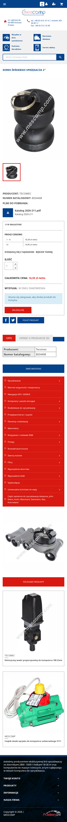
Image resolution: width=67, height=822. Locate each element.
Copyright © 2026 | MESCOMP (14, 813)
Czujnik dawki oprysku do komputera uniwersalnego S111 (33, 741)
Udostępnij (6, 320)
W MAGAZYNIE (14, 224)
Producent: (11, 193)
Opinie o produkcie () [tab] (34, 338)
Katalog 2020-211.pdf (28, 210)
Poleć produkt (31, 320)
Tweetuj (13, 320)
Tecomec (25, 193)
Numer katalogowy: (17, 198)
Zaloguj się (18, 310)
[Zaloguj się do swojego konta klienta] (46, 4)
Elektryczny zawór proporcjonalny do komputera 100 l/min (33, 660)
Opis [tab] (9, 338)
